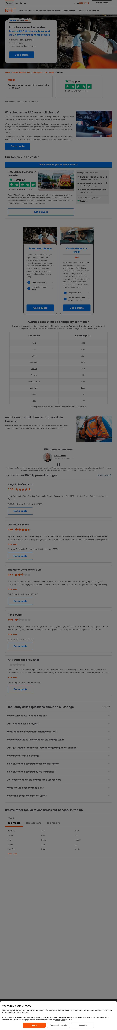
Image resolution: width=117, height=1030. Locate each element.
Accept (34, 1025)
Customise (82, 1025)
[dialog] (58, 1015)
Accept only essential (58, 1025)
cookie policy (60, 1020)
